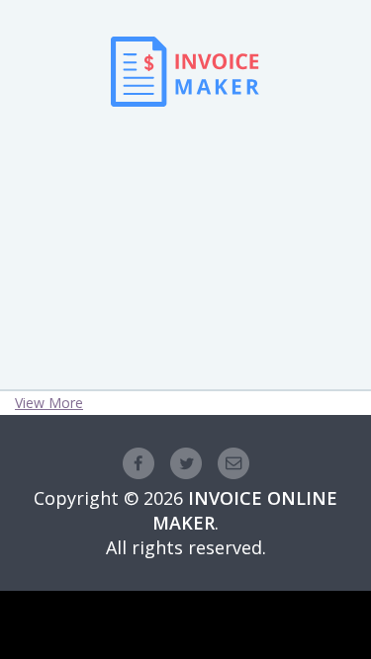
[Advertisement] (186, 218)
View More (49, 402)
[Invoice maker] (185, 135)
